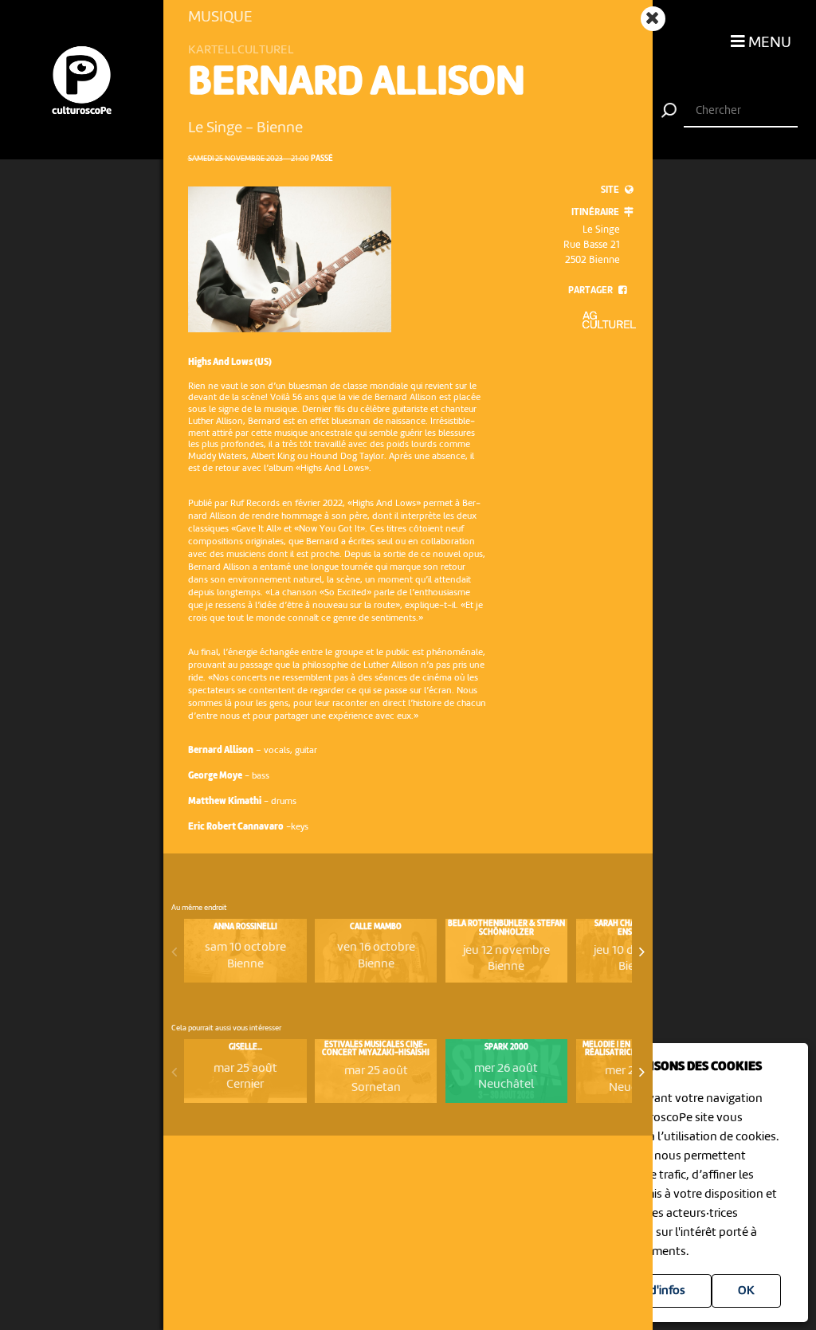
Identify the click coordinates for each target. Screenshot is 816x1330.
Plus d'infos (654, 1291)
